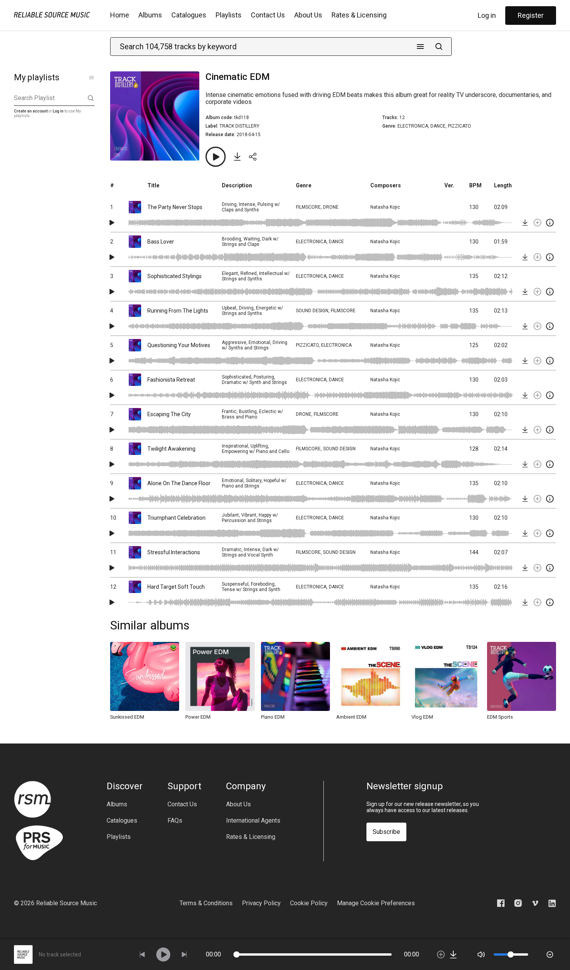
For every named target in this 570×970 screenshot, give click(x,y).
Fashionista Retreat (171, 380)
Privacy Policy (261, 903)
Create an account (31, 111)
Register (531, 15)
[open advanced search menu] (420, 46)
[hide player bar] (550, 954)
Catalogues (188, 15)
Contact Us (268, 15)
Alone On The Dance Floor (179, 483)
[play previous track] (142, 954)
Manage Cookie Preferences (376, 903)
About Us (308, 15)
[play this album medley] (215, 156)
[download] (525, 222)
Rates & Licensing (359, 15)
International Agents (253, 820)
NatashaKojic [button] (385, 207)
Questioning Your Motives (178, 345)
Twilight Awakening (171, 449)
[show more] (91, 77)
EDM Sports (500, 717)
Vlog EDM (422, 717)
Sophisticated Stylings (174, 276)
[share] (253, 156)
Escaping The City (169, 414)
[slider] (236, 954)
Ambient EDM (351, 717)
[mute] (481, 954)
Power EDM (198, 717)
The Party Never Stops (174, 207)
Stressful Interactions (173, 552)
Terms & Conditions (206, 903)
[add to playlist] (537, 222)
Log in (487, 15)
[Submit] (439, 46)
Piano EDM (273, 717)
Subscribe (386, 831)
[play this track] (111, 222)
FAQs (175, 820)
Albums (150, 15)
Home (119, 15)
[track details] (550, 222)
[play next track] (184, 954)
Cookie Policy (309, 903)
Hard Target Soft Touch (176, 587)
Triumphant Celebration (176, 518)
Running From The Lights (177, 311)
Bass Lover (160, 242)
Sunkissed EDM (127, 717)
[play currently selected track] (163, 954)
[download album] (237, 156)
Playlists (229, 15)
